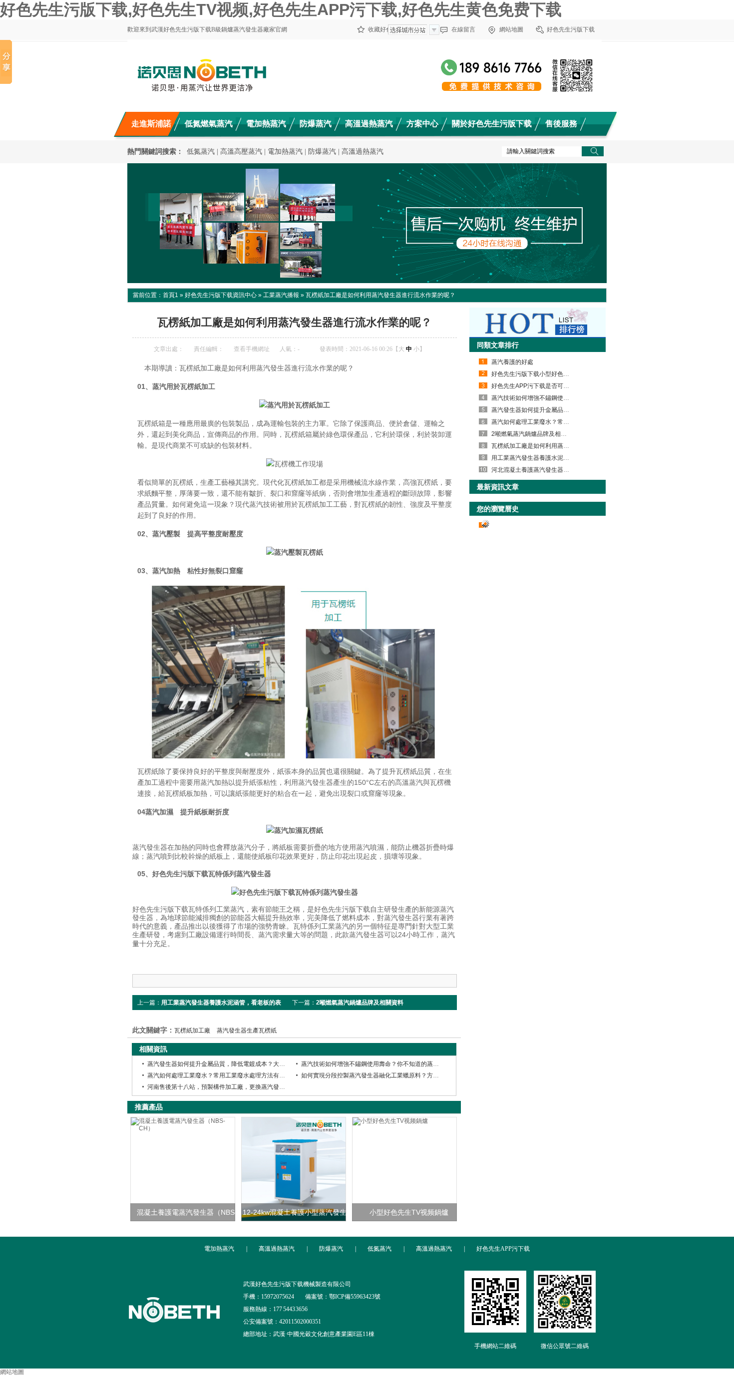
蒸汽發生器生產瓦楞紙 (247, 1030)
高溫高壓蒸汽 (241, 151)
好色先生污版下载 (571, 29)
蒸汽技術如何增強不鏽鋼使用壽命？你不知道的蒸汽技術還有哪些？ (391, 1063)
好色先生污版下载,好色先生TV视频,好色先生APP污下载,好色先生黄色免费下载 (281, 9)
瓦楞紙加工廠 (192, 1030)
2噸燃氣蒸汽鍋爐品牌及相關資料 (359, 1002)
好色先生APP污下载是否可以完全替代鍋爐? (550, 385)
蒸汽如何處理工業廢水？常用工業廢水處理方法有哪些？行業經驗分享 (240, 1075)
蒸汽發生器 (366, 935)
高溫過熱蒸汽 (362, 151)
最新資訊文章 (498, 487)
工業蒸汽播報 (281, 295)
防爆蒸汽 (322, 151)
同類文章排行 (498, 345)
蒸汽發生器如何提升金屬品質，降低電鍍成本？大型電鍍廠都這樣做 (237, 1063)
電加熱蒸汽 (285, 151)
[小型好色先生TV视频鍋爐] (404, 1169)
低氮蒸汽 (201, 151)
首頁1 (170, 295)
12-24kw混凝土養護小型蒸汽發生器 (298, 1212)
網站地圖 (511, 29)
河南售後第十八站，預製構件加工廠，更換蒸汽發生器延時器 (228, 1086)
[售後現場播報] (367, 223)
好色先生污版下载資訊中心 (221, 295)
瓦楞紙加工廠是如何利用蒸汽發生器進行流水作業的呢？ (566, 445)
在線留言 (463, 29)
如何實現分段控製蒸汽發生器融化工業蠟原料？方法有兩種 (379, 1075)
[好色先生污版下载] (174, 1338)
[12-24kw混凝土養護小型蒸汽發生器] (293, 1169)
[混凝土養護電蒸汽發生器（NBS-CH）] (182, 1169)
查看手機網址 (252, 348)
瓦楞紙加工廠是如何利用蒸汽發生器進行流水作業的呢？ (380, 295)
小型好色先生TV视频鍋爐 (408, 1212)
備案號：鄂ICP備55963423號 (342, 1296)
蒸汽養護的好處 (512, 361)
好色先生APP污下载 (503, 1248)
